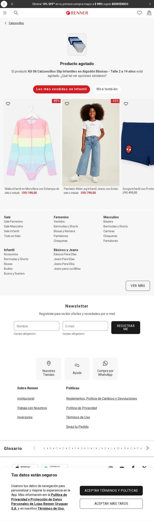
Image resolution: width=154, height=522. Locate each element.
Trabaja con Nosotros (32, 408)
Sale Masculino (13, 226)
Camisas (108, 231)
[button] (5, 23)
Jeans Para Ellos (64, 264)
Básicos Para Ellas (65, 254)
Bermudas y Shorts (66, 226)
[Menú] (5, 13)
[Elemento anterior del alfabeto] (37, 448)
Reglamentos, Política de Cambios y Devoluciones (101, 398)
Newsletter (77, 306)
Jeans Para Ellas (64, 259)
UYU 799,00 (88, 192)
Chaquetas (61, 240)
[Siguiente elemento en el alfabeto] (145, 448)
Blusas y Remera (64, 231)
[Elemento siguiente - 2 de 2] (150, 4)
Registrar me (126, 327)
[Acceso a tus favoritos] (139, 13)
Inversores (24, 417)
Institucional (25, 398)
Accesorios (11, 254)
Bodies (8, 268)
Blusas (8, 264)
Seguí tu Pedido (77, 427)
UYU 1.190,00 (12, 193)
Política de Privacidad (81, 408)
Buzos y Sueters (14, 273)
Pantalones (61, 236)
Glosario (13, 448)
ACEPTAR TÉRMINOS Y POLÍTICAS (111, 490)
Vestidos (59, 221)
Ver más (138, 286)
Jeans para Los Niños (67, 268)
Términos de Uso (78, 417)
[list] (91, 448)
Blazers (108, 221)
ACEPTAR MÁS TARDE (111, 504)
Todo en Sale (12, 236)
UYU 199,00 (29, 192)
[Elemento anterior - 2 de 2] (4, 4)
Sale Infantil (11, 231)
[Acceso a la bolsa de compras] (149, 13)
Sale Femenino (13, 221)
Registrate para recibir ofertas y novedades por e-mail (77, 314)
